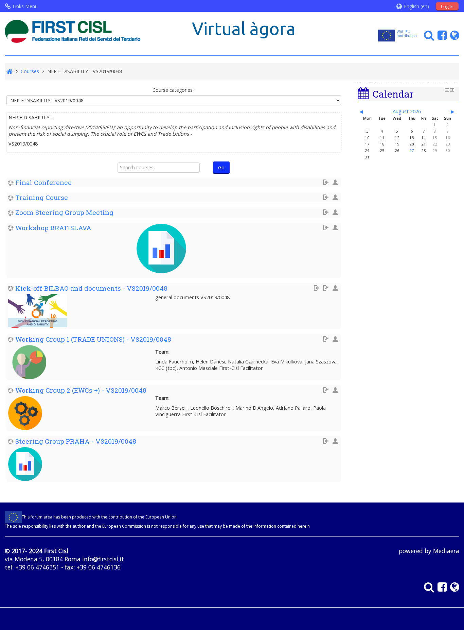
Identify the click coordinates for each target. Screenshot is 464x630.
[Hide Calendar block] (447, 90)
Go (221, 167)
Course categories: (173, 90)
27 (411, 150)
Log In (447, 6)
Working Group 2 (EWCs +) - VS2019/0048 (80, 390)
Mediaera (446, 551)
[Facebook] (440, 35)
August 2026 (407, 111)
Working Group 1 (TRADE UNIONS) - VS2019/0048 (93, 339)
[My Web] (453, 35)
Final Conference (43, 182)
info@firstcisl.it (103, 559)
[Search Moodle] (427, 35)
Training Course (41, 197)
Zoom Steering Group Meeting (64, 212)
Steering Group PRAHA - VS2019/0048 (75, 441)
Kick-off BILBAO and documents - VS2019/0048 (91, 288)
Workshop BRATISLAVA (53, 227)
